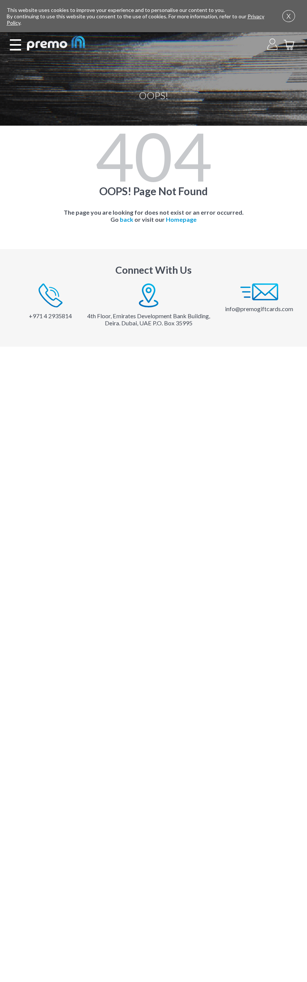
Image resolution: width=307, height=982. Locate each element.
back (126, 219)
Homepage (181, 219)
